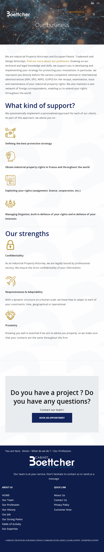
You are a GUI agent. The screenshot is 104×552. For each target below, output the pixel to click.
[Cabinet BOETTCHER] (52, 462)
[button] (94, 14)
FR (98, 3)
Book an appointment (52, 417)
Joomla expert (74, 540)
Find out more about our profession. (48, 61)
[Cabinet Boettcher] (18, 14)
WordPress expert (90, 540)
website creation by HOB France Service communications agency (36, 540)
